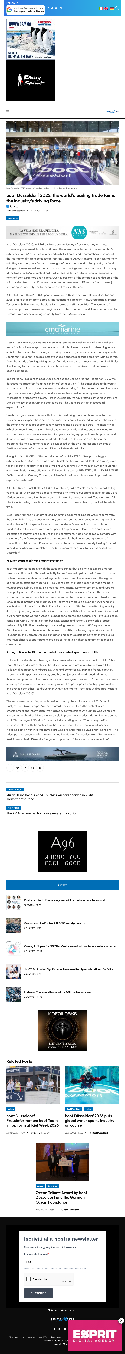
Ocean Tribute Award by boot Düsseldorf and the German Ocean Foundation (61, 1197)
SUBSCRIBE (38, 1293)
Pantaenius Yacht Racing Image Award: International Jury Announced (64, 900)
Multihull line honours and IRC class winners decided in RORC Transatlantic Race (50, 797)
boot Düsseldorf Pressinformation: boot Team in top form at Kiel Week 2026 (32, 1120)
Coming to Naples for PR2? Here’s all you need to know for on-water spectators (70, 946)
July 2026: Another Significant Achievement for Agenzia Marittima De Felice (68, 969)
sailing (11, 1109)
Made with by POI (62, 1344)
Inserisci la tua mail (36, 1254)
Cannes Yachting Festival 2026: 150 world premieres (54, 923)
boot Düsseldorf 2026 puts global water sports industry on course (89, 1120)
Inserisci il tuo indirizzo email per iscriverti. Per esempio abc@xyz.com (55, 1269)
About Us (52, 1309)
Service (13, 206)
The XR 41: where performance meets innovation (41, 813)
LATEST (62, 885)
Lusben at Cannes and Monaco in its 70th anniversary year (58, 992)
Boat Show (13, 218)
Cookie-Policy (67, 1309)
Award (40, 1186)
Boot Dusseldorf (17, 210)
